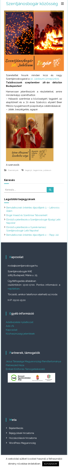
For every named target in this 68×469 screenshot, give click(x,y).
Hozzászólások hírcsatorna (23, 438)
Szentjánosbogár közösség (32, 3)
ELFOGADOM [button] (50, 464)
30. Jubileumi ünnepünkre (44, 78)
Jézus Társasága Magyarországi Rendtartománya (33, 361)
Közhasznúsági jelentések (20, 333)
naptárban (14, 288)
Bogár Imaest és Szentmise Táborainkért (26, 215)
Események (13, 170)
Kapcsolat (11, 329)
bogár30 (28, 170)
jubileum (47, 170)
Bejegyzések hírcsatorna (21, 433)
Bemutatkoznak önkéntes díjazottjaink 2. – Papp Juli (32, 235)
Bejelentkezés (16, 428)
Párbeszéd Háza (15, 365)
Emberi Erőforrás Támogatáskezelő (25, 369)
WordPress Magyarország (22, 443)
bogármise (37, 170)
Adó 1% (10, 326)
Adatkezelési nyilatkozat (19, 322)
